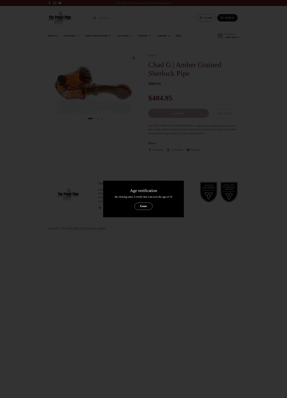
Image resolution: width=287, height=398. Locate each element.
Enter (143, 206)
